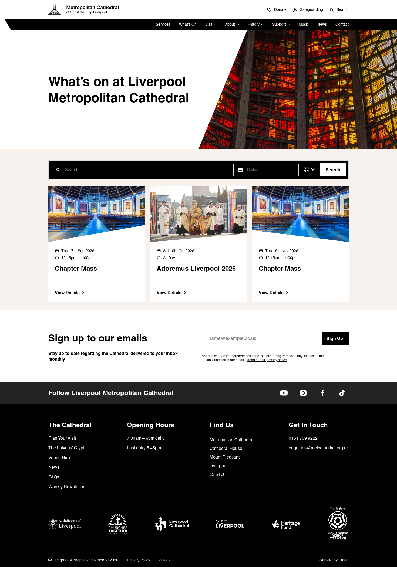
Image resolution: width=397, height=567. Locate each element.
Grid (306, 170)
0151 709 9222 (303, 438)
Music (304, 24)
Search (333, 169)
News (322, 24)
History (254, 24)
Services (163, 24)
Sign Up (335, 338)
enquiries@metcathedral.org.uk (319, 447)
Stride (344, 560)
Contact (342, 24)
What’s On (188, 24)
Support (279, 24)
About (230, 24)
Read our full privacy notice (267, 360)
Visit (208, 24)
